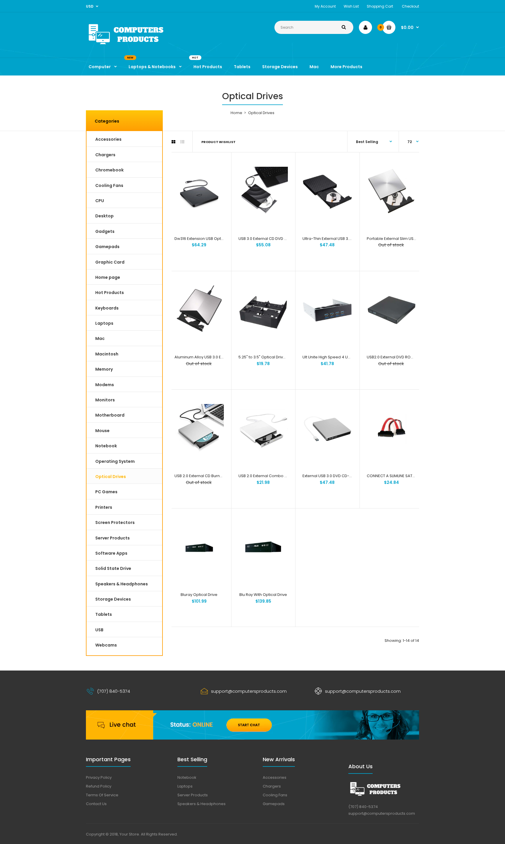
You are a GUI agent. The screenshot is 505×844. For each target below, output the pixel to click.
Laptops (104, 323)
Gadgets (105, 231)
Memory (104, 369)
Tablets (103, 614)
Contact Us (96, 804)
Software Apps (111, 553)
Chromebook (109, 170)
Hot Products (109, 292)
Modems (104, 385)
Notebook (106, 446)
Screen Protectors (115, 522)
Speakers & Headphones (121, 584)
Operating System (115, 461)
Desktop (104, 216)
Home (236, 113)
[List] (182, 142)
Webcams (106, 645)
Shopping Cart (380, 6)
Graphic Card (109, 262)
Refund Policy (98, 786)
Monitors (105, 400)
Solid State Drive (113, 568)
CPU (99, 201)
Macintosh (106, 354)
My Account (325, 6)
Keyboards (107, 308)
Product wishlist (218, 142)
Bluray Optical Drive (199, 594)
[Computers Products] (138, 45)
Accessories (108, 139)
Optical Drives (110, 476)
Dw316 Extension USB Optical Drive (206, 238)
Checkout (410, 6)
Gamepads (107, 247)
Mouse (102, 431)
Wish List (351, 6)
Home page (107, 277)
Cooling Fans (109, 185)
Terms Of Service (102, 795)
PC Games (106, 492)
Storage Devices (113, 599)
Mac (100, 338)
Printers (103, 507)
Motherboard (109, 415)
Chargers (105, 155)
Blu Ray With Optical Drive (263, 594)
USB (99, 630)
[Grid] (173, 142)
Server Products (112, 538)
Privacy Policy (99, 777)
